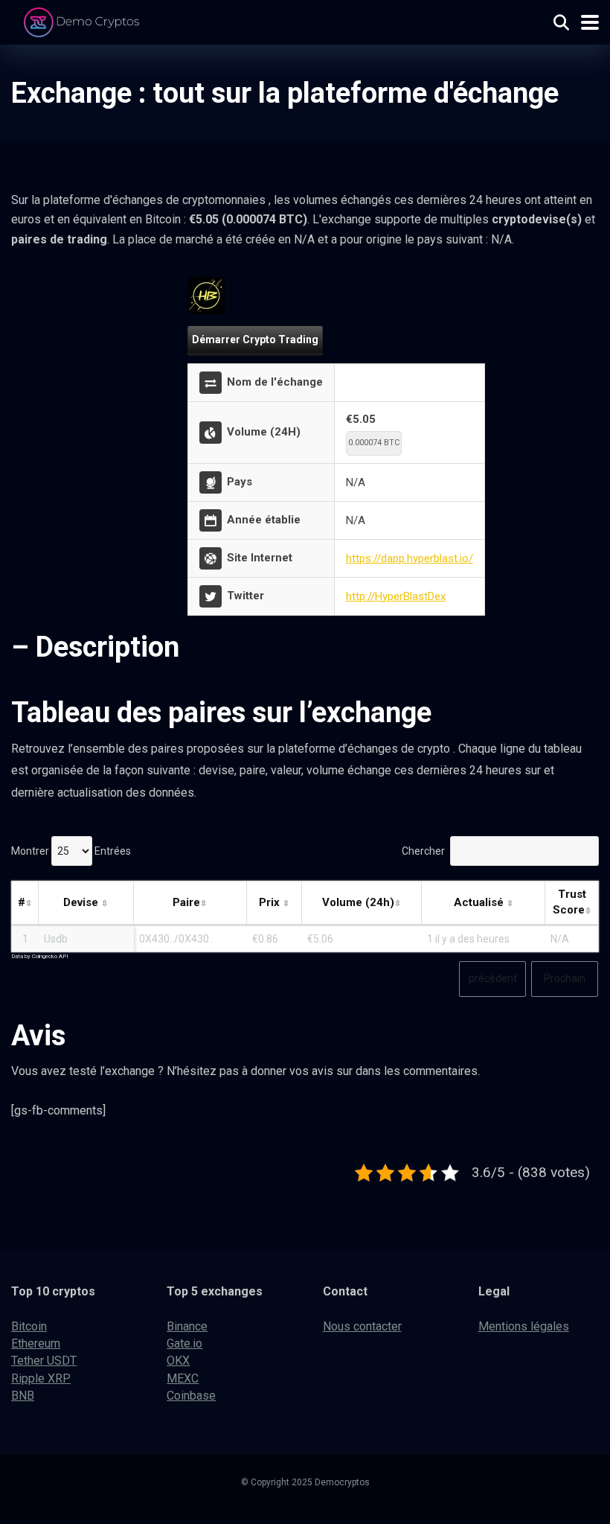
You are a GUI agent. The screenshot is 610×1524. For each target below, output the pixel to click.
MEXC (183, 1378)
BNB (22, 1396)
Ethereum (35, 1343)
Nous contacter (362, 1326)
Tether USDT (44, 1361)
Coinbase (191, 1396)
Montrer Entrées (71, 851)
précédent (493, 978)
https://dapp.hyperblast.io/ (409, 558)
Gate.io (184, 1343)
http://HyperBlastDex (396, 596)
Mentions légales (523, 1326)
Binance (187, 1326)
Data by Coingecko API (39, 956)
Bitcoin (29, 1326)
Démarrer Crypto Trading (255, 339)
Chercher (423, 851)
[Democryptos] (83, 20)
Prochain (564, 978)
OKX (178, 1361)
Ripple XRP (41, 1378)
